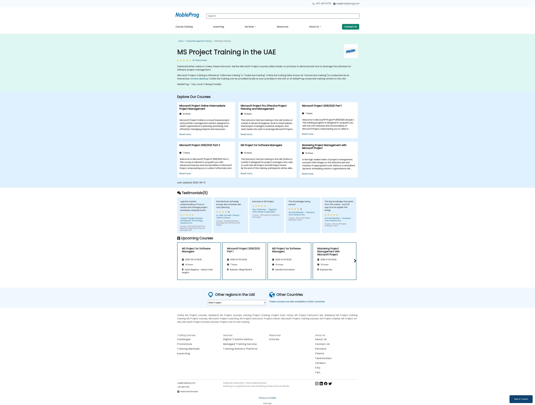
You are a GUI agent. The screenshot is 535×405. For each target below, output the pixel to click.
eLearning (218, 26)
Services (250, 26)
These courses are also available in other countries (297, 301)
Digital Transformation (238, 339)
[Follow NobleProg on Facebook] (325, 383)
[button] (354, 260)
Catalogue (184, 339)
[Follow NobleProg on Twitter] (330, 383)
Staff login (267, 403)
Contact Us (350, 26)
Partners (321, 348)
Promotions (184, 344)
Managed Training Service (240, 344)
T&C (318, 372)
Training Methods (188, 348)
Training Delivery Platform (240, 348)
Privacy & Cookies (267, 398)
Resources (282, 26)
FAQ (317, 367)
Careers (320, 363)
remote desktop (199, 78)
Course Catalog (184, 26)
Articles (274, 339)
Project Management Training (199, 41)
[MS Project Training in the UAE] (190, 14)
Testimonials (323, 358)
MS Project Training (223, 41)
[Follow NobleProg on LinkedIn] (321, 383)
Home (180, 41)
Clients (319, 353)
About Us (314, 26)
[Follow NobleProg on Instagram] (316, 383)
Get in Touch (521, 399)
